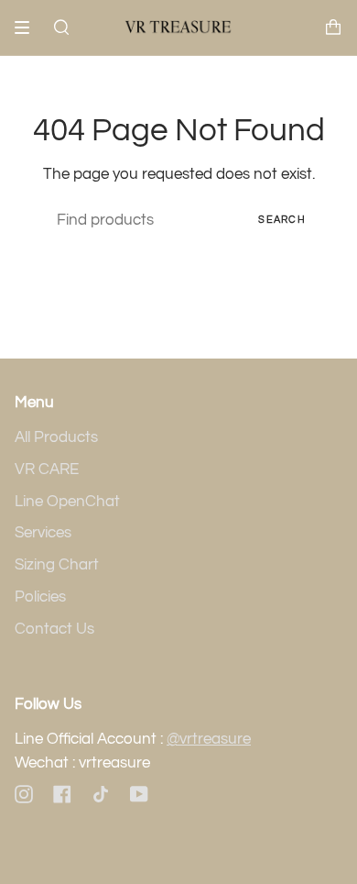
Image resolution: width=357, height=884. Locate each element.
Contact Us (54, 629)
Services (43, 533)
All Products (56, 437)
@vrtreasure (209, 739)
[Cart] (333, 27)
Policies (40, 597)
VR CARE (47, 469)
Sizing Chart (57, 565)
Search (282, 220)
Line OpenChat (67, 501)
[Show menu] (28, 27)
